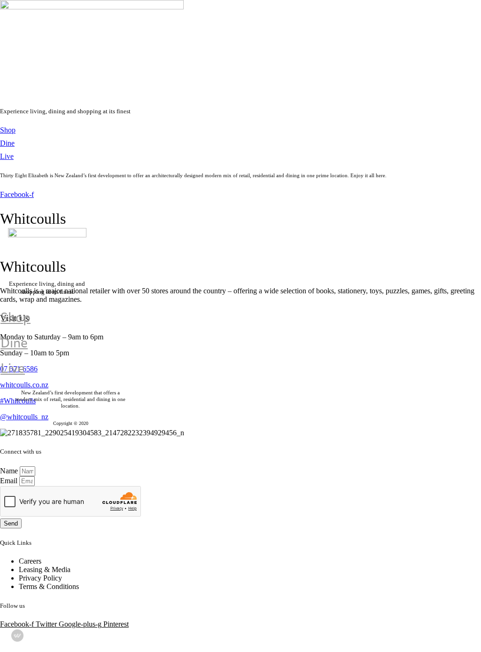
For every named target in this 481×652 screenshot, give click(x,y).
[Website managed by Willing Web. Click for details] (17, 635)
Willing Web (345, 640)
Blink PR (387, 640)
